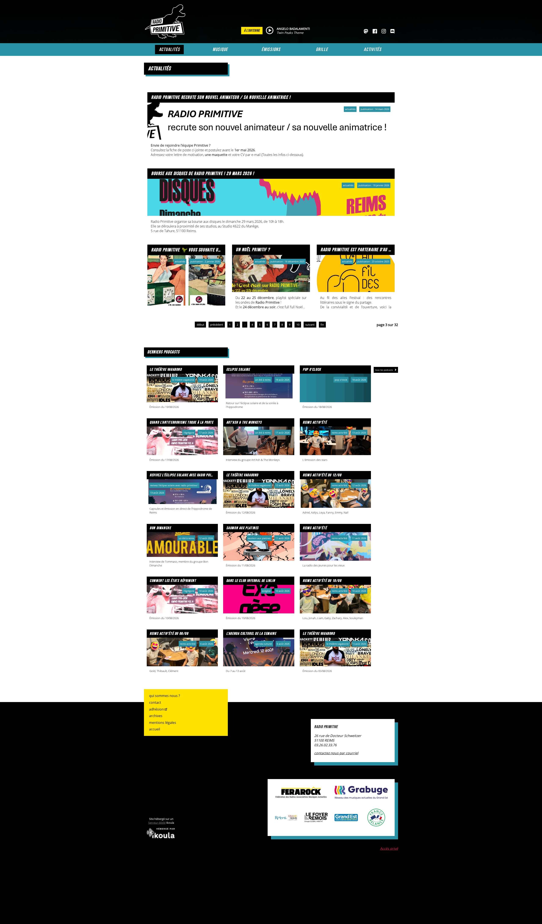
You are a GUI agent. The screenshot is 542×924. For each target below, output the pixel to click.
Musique (220, 49)
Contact (155, 702)
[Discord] (392, 31)
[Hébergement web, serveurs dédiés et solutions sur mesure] (161, 839)
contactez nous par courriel (336, 753)
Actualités (169, 49)
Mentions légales (162, 722)
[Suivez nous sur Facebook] (375, 31)
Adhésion (156, 709)
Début (200, 324)
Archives (155, 715)
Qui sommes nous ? (164, 695)
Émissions (271, 49)
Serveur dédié (157, 823)
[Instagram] (384, 31)
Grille (322, 49)
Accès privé (389, 848)
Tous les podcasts (384, 369)
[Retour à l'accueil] (166, 37)
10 (297, 324)
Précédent (216, 324)
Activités (373, 49)
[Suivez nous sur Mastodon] (366, 31)
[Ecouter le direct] (269, 31)
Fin (322, 324)
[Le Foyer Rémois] (316, 820)
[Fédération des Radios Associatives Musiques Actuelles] (301, 796)
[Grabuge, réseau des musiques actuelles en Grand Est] (361, 797)
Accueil (154, 729)
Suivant (310, 324)
